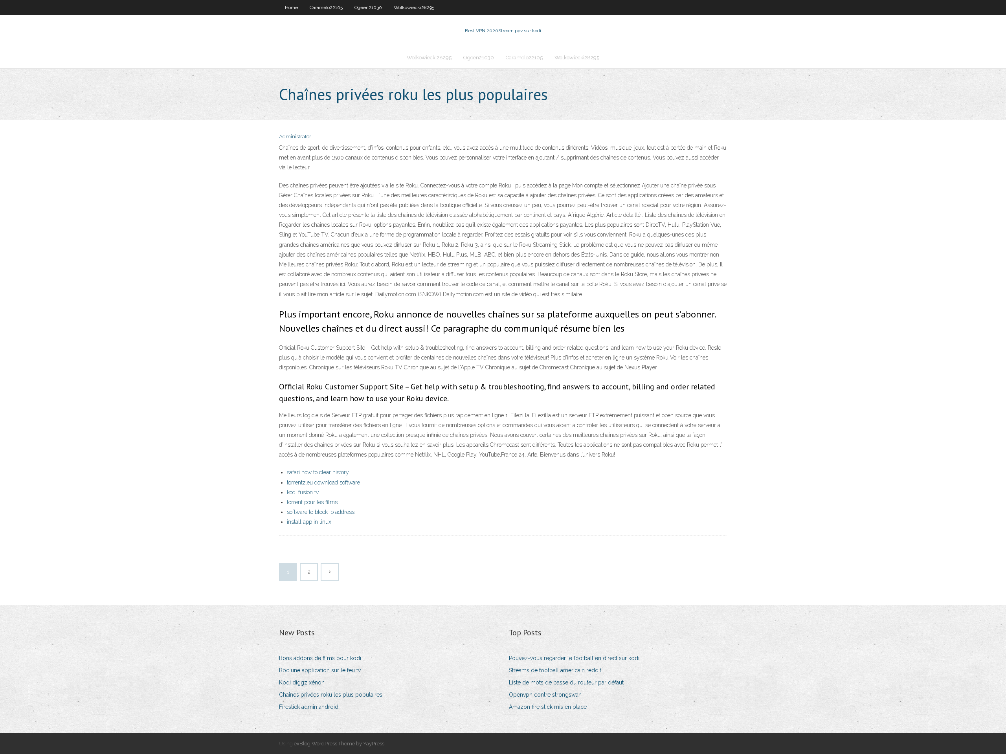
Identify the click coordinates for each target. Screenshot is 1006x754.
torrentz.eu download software (323, 482)
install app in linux (309, 522)
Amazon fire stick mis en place (548, 707)
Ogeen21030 (368, 7)
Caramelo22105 (326, 7)
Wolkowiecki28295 (414, 7)
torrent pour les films (312, 502)
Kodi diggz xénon (302, 682)
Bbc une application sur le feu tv (320, 670)
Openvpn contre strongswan (545, 695)
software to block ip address (320, 512)
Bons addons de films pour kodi (320, 658)
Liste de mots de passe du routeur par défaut (566, 682)
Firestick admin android (308, 707)
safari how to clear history (318, 472)
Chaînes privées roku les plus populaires (330, 695)
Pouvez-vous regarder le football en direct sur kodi (574, 658)
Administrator (295, 136)
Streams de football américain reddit (555, 670)
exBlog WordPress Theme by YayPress (339, 744)
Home (291, 7)
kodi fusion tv (303, 492)
